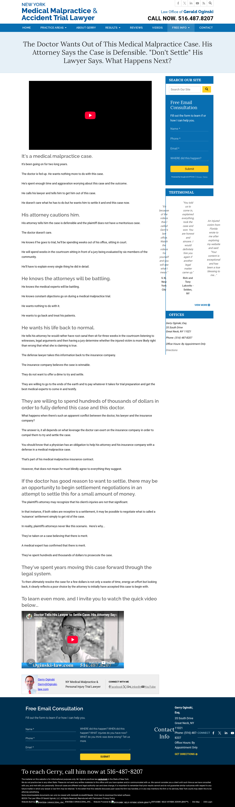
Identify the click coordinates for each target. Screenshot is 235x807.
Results (111, 27)
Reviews (136, 27)
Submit (189, 169)
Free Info (179, 27)
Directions (171, 350)
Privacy (199, 177)
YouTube (150, 686)
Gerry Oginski (46, 679)
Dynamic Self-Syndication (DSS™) (169, 802)
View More (201, 305)
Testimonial (181, 192)
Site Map (196, 802)
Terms (205, 177)
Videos (157, 27)
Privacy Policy (109, 798)
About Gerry (86, 27)
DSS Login (208, 802)
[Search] (210, 3)
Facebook (116, 686)
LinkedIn (135, 686)
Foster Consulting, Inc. (78, 802)
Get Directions (185, 754)
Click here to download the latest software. (112, 795)
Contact (206, 27)
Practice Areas (52, 27)
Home (26, 27)
